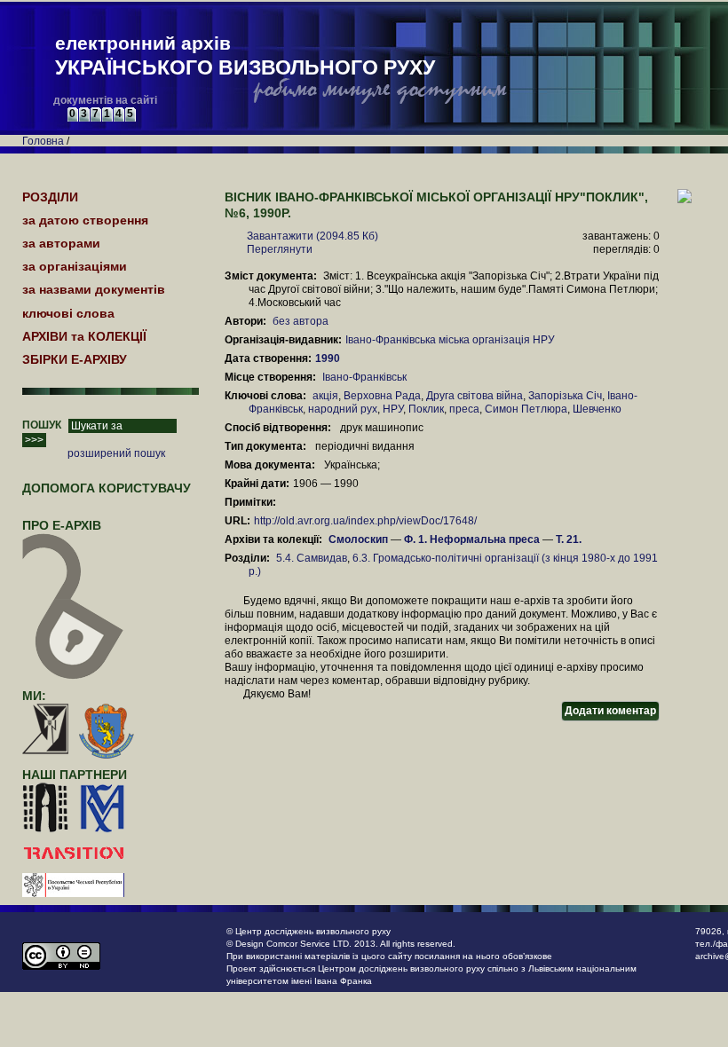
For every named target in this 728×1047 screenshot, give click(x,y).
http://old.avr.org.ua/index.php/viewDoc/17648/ (365, 521)
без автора (300, 321)
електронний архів (245, 56)
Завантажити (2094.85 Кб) (312, 236)
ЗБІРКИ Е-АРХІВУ (74, 359)
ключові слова (68, 313)
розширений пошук (116, 453)
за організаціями (74, 266)
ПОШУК (41, 425)
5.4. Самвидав (311, 558)
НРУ (393, 409)
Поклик (426, 409)
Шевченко (597, 409)
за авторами (61, 243)
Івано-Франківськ (364, 377)
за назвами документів (93, 289)
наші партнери (74, 775)
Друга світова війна (474, 396)
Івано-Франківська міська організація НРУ (450, 340)
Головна (43, 141)
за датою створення (85, 220)
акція (325, 396)
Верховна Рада (382, 396)
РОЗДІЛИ (50, 197)
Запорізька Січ (565, 396)
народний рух (342, 409)
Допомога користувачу (106, 488)
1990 (329, 358)
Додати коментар (610, 711)
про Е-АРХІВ (61, 525)
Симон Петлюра (526, 409)
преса (464, 409)
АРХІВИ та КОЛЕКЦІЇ (84, 336)
